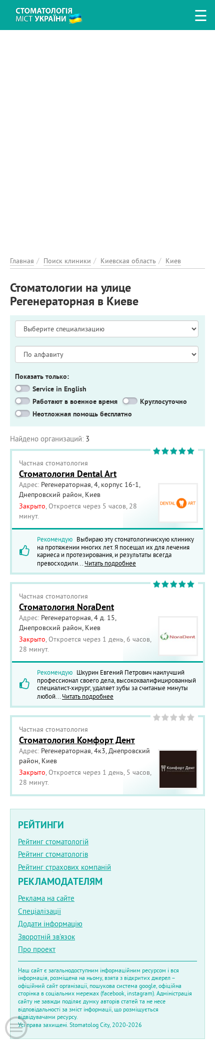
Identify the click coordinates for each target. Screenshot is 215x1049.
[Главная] (56, 14)
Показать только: (42, 376)
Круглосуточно (163, 401)
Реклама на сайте (46, 898)
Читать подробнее (110, 563)
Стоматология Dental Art (67, 473)
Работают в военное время (75, 401)
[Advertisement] (107, 137)
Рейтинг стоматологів (53, 854)
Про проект (37, 949)
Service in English (59, 388)
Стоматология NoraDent (66, 607)
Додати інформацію (50, 923)
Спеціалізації (39, 911)
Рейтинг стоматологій (53, 841)
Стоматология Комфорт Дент (77, 740)
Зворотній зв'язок (46, 936)
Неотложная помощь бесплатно (82, 413)
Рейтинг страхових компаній (64, 867)
